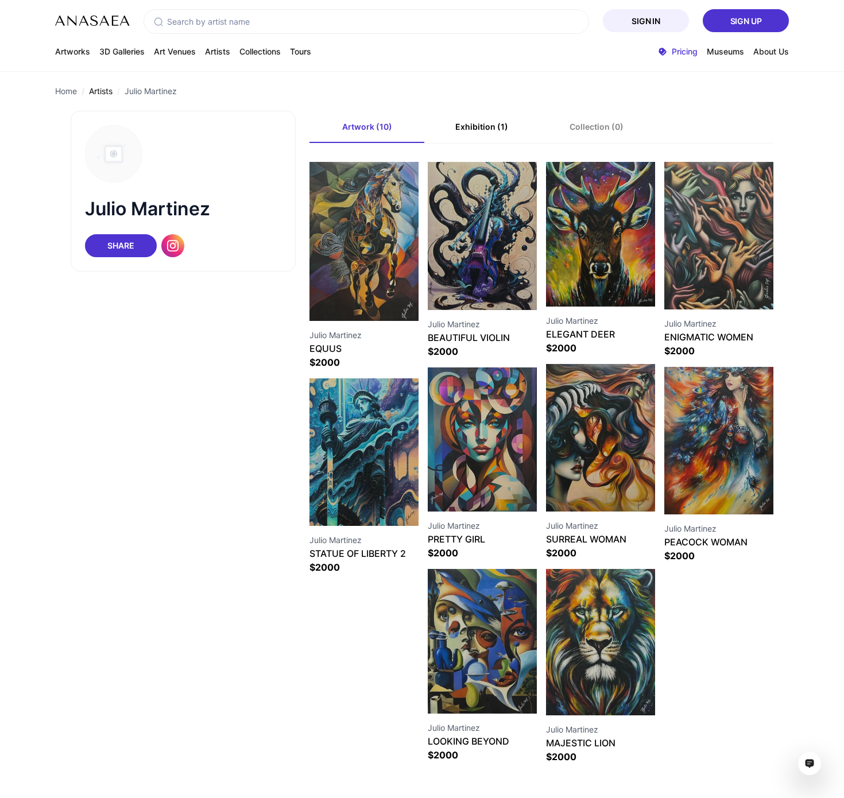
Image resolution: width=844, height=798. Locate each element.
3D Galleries (122, 51)
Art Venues (175, 51)
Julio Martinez (151, 91)
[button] (158, 21)
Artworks (72, 51)
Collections (260, 51)
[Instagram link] (172, 245)
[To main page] (92, 21)
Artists (217, 51)
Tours (300, 51)
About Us (771, 51)
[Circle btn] (343, 300)
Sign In (646, 21)
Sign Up (746, 21)
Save (376, 300)
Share (120, 245)
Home (66, 91)
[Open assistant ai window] (809, 763)
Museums (725, 51)
